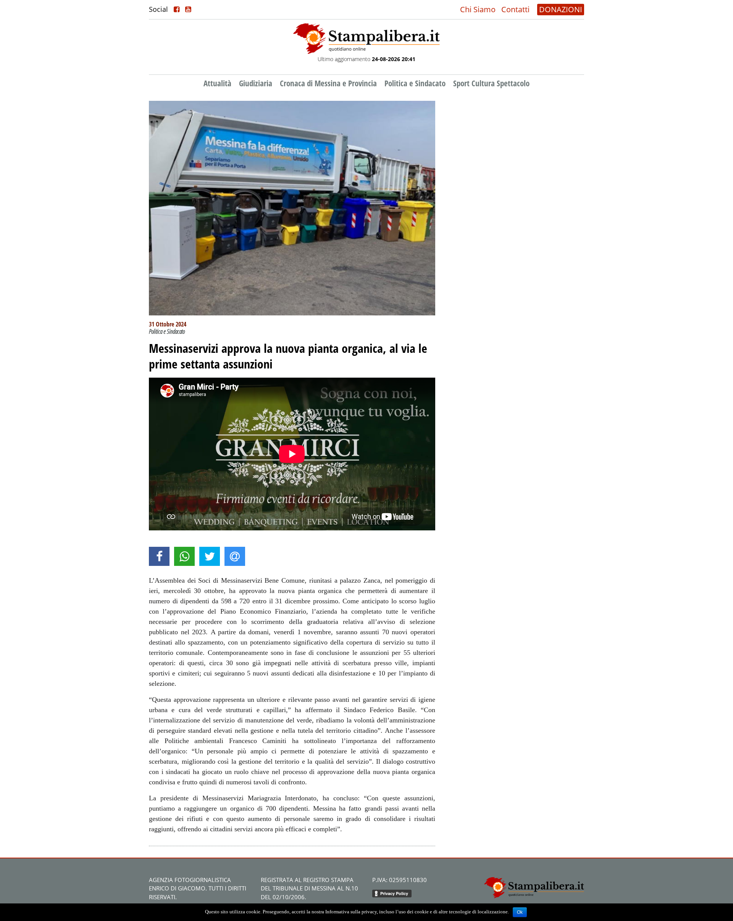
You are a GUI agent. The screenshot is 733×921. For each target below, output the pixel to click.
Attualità (217, 83)
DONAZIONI (560, 9)
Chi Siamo (478, 9)
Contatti (515, 9)
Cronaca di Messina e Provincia (328, 83)
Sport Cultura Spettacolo (491, 83)
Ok (520, 912)
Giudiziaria (255, 83)
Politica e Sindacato (415, 83)
